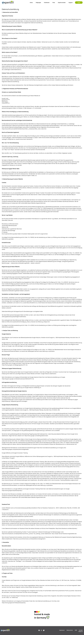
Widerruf (80, 631)
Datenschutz (70, 630)
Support (71, 2)
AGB (76, 630)
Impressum (62, 630)
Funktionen (46, 2)
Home (31, 2)
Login (78, 2)
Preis (54, 2)
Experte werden (62, 2)
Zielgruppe (38, 2)
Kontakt (81, 630)
